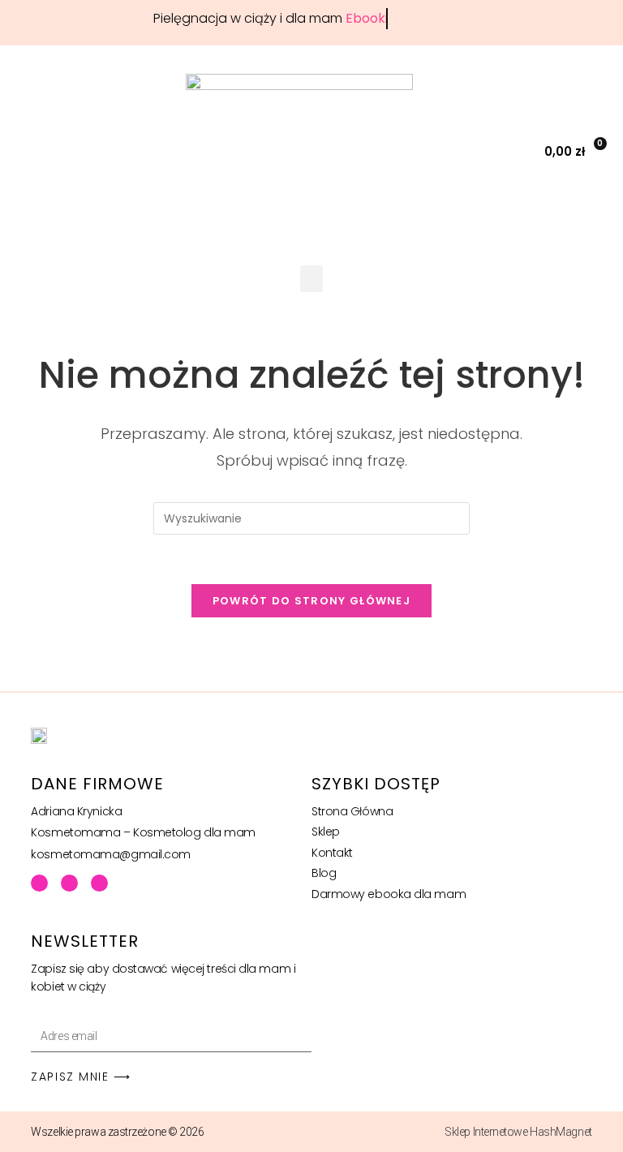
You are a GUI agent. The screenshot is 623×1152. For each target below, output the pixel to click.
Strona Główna (352, 811)
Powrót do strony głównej (311, 600)
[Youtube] (69, 883)
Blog (324, 873)
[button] (514, 151)
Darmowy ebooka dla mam (389, 894)
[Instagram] (99, 883)
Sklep (326, 831)
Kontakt (332, 853)
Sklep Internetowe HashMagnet (518, 1131)
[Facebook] (39, 883)
